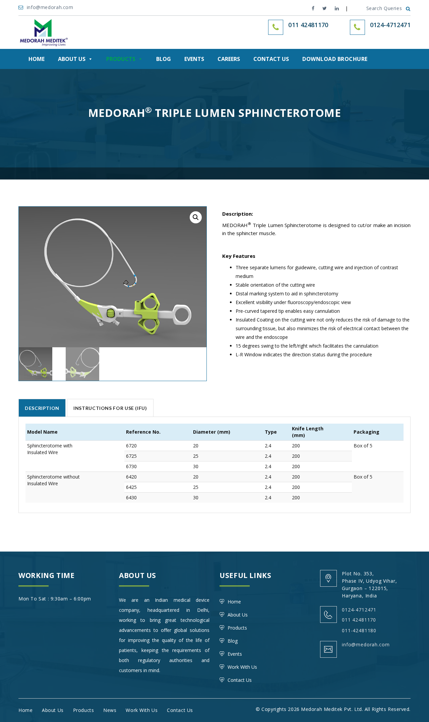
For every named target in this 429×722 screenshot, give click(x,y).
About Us (71, 59)
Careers (229, 59)
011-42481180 (359, 630)
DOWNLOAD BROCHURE (335, 59)
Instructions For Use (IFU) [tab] (110, 408)
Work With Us (242, 667)
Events (194, 59)
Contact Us (271, 59)
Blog (163, 59)
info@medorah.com (51, 7)
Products (120, 59)
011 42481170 (359, 620)
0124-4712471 (390, 25)
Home (36, 59)
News (109, 710)
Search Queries (384, 8)
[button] (196, 217)
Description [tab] (42, 408)
